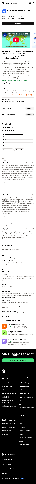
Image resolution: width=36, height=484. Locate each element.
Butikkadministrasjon (9, 406)
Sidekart (4, 473)
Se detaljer (5, 316)
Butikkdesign (6, 397)
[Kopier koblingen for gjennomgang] (10, 157)
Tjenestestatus (24, 444)
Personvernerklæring (8, 258)
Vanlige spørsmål (7, 260)
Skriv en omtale (7, 150)
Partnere (21, 434)
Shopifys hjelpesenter (9, 420)
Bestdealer (21, 18)
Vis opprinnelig (6, 83)
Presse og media (24, 430)
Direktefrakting (7, 108)
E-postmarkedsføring (26, 397)
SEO (20, 400)
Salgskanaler (6, 383)
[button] (18, 326)
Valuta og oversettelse (26, 407)
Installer (18, 23)
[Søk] (30, 3)
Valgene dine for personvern (11, 478)
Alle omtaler (19, 150)
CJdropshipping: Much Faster (16, 324)
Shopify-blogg (6, 430)
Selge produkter (7, 390)
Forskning (5, 434)
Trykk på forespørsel (8, 114)
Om (20, 420)
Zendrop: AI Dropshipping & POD (17, 339)
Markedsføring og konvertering (7, 401)
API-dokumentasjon (8, 423)
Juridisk (21, 441)
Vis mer (3, 182)
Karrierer (21, 423)
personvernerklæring (8, 297)
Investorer (22, 427)
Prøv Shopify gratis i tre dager (18, 360)
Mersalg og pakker (25, 393)
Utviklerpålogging (7, 459)
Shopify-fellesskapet (9, 427)
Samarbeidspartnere (25, 437)
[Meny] (33, 3)
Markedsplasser (24, 386)
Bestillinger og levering (9, 393)
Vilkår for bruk (6, 464)
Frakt (20, 404)
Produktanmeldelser (25, 390)
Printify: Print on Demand (15, 331)
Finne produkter (7, 386)
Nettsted (5, 274)
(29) (13, 18)
